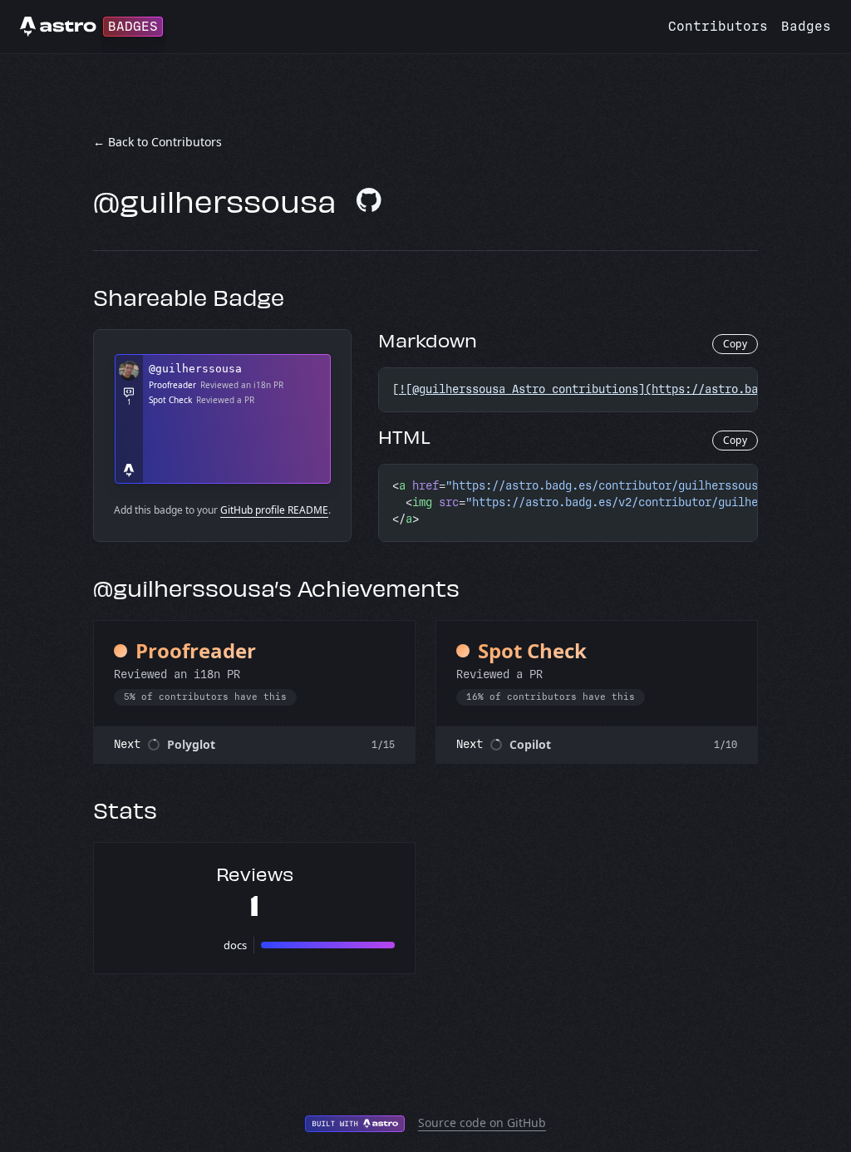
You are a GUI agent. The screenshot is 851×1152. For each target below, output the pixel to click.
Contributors (718, 26)
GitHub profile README (274, 510)
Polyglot (191, 744)
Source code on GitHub (482, 1122)
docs (235, 945)
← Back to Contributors (157, 142)
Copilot (530, 744)
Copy (735, 344)
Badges (806, 26)
